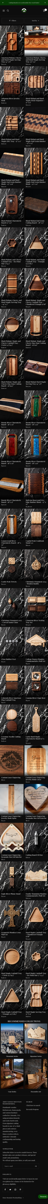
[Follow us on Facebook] (5, 1189)
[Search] (8, 11)
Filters (14, 21)
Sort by (34, 21)
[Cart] (44, 11)
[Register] (36, 1166)
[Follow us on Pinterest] (20, 1189)
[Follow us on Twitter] (10, 1189)
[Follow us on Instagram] (15, 1189)
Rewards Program (32, 1109)
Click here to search (33, 1105)
